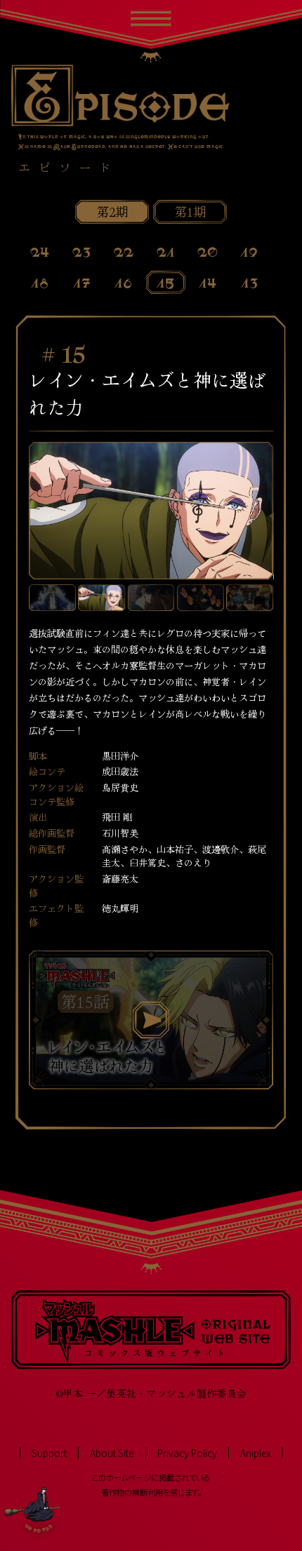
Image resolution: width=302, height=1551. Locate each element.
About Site (111, 1453)
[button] (52, 598)
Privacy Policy (187, 1453)
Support (49, 1453)
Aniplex (255, 1453)
